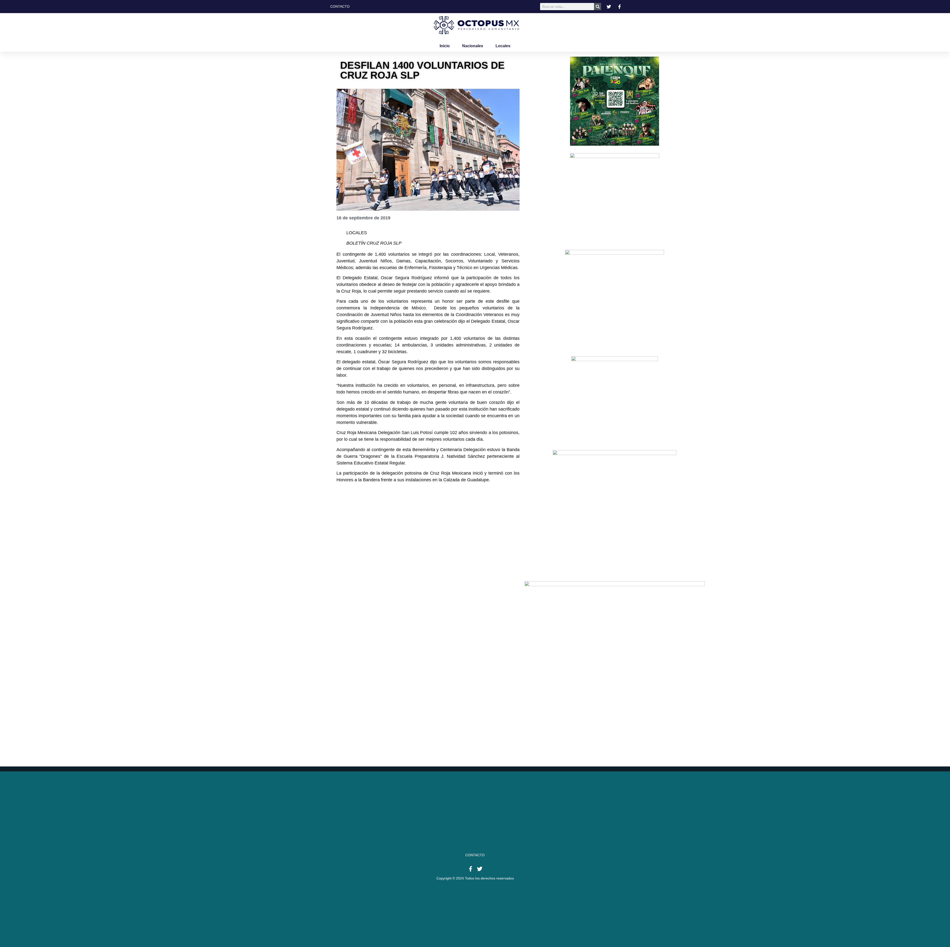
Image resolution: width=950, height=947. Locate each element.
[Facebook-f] (470, 869)
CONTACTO (475, 855)
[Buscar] (597, 6)
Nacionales (472, 46)
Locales (503, 46)
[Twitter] (479, 869)
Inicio (445, 46)
